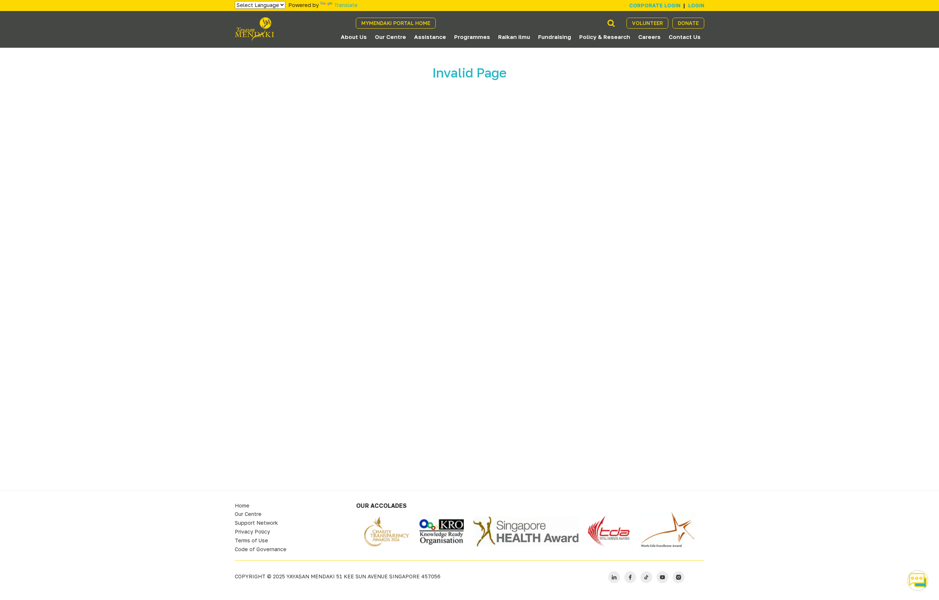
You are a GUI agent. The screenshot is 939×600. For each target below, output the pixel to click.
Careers (649, 36)
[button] (917, 580)
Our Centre (390, 36)
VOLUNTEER (647, 23)
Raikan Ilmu (514, 36)
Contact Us (685, 36)
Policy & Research (604, 36)
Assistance (430, 36)
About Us (354, 36)
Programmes (472, 36)
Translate (346, 5)
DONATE (688, 23)
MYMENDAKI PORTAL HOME (395, 23)
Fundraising (554, 36)
